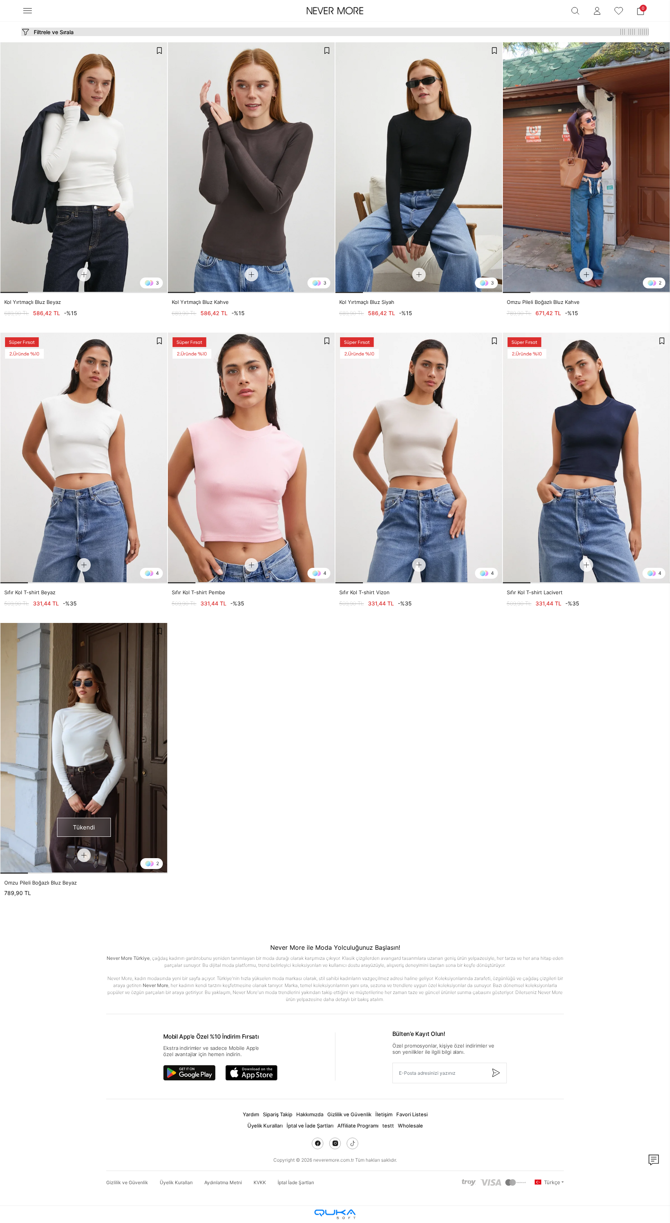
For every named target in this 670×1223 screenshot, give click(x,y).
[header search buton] (575, 11)
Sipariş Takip (277, 1114)
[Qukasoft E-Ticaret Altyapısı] (335, 1214)
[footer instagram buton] (335, 1143)
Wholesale (410, 1125)
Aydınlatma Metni (223, 1182)
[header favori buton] (619, 11)
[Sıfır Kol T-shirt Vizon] (418, 458)
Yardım (251, 1114)
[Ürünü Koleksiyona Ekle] (159, 50)
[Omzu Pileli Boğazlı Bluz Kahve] (586, 167)
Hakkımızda (309, 1114)
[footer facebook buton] (317, 1143)
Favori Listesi (412, 1114)
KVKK (260, 1182)
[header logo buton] (335, 10)
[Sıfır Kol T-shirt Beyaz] (84, 458)
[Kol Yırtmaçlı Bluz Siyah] (418, 167)
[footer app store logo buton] (251, 1073)
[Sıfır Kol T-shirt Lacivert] (586, 458)
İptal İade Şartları (296, 1182)
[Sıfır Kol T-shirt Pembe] (251, 458)
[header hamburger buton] (27, 10)
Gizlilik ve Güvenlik (349, 1114)
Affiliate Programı (357, 1125)
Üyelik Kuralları (265, 1125)
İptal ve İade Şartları (310, 1125)
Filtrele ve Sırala (54, 32)
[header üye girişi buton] (597, 11)
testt (388, 1125)
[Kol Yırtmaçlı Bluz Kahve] (251, 167)
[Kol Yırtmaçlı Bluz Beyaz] (84, 167)
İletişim (383, 1114)
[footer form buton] (495, 1073)
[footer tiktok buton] (352, 1143)
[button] (640, 11)
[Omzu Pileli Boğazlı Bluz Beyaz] (84, 748)
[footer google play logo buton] (189, 1073)
